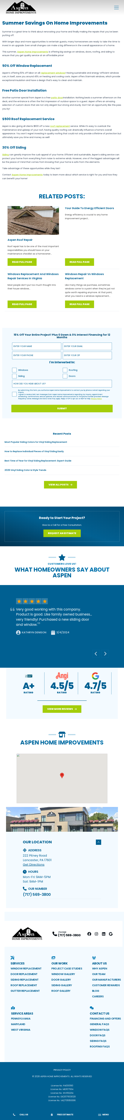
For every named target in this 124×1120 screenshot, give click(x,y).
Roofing (73, 370)
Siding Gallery (61, 985)
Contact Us (99, 1013)
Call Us (24, 1114)
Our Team (98, 974)
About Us (99, 963)
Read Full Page (22, 262)
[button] (62, 700)
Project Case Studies (66, 968)
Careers (98, 996)
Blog (95, 991)
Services (17, 963)
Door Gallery (61, 980)
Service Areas (22, 1013)
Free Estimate (65, 1114)
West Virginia (20, 1030)
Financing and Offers (105, 1018)
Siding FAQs (98, 1041)
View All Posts (59, 484)
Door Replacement (24, 974)
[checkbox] (14, 370)
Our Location (37, 842)
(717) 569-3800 (37, 894)
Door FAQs (97, 1035)
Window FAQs (99, 1030)
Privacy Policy (62, 1069)
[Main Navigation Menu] (116, 7)
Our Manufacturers (106, 980)
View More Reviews (60, 709)
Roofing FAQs (100, 1046)
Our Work (59, 963)
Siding (21, 376)
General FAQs (99, 1024)
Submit (62, 408)
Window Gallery (63, 974)
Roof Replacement (24, 985)
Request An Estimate (62, 533)
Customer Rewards (106, 985)
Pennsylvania (21, 1018)
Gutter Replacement (25, 991)
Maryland (18, 1024)
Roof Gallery (60, 991)
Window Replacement (26, 968)
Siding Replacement (25, 980)
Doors (72, 376)
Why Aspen (99, 968)
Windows (23, 370)
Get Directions (33, 864)
